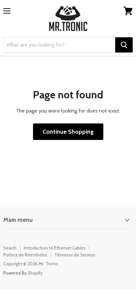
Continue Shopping (68, 131)
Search (10, 248)
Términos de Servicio (74, 254)
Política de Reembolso (25, 254)
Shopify (35, 273)
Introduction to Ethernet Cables (54, 248)
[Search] (124, 44)
